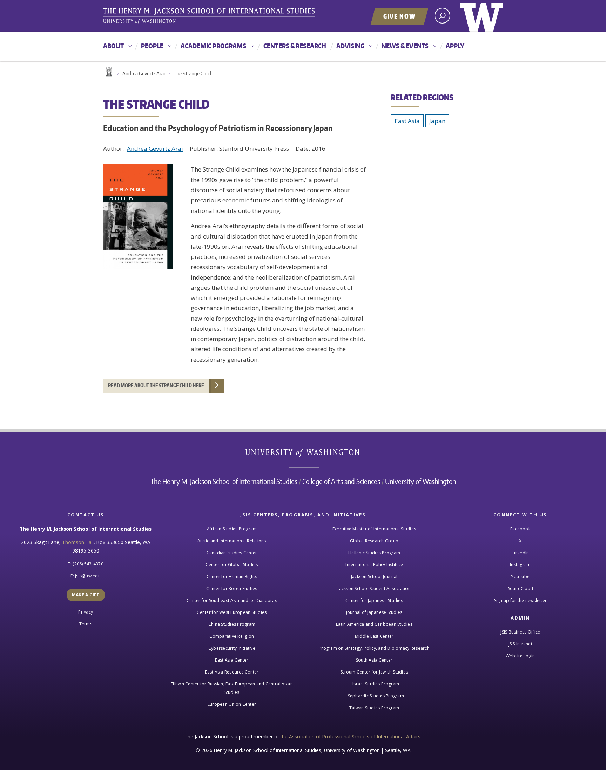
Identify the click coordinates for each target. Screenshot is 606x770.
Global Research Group (374, 541)
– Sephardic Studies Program (374, 696)
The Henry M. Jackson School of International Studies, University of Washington (210, 16)
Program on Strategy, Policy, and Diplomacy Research (374, 648)
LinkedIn (520, 553)
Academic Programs (213, 45)
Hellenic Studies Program (374, 553)
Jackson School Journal (374, 577)
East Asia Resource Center (231, 672)
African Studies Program (232, 529)
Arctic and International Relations (231, 541)
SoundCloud (520, 588)
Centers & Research (294, 45)
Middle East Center (374, 636)
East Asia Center (231, 660)
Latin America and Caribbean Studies (374, 624)
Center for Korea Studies (231, 588)
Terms (85, 624)
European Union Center (232, 704)
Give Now (399, 16)
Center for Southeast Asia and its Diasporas (232, 600)
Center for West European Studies (232, 612)
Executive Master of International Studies (374, 529)
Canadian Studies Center (232, 553)
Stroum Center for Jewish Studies (374, 672)
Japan (437, 121)
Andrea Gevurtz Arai (143, 73)
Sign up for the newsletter (520, 600)
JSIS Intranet (520, 644)
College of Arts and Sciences (341, 481)
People (152, 45)
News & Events (405, 45)
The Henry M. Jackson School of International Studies (223, 481)
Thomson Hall (78, 542)
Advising (350, 45)
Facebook (520, 529)
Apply (455, 45)
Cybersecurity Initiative (231, 648)
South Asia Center (374, 660)
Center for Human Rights (232, 577)
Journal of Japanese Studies (374, 612)
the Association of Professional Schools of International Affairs (350, 736)
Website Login (520, 656)
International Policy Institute (374, 565)
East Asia (407, 121)
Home (108, 72)
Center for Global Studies (232, 565)
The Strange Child (192, 73)
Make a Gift (86, 595)
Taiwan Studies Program (374, 708)
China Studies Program (231, 624)
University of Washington (481, 16)
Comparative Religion (231, 636)
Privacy (85, 612)
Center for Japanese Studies (374, 600)
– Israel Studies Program (374, 684)
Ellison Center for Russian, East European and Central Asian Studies (232, 688)
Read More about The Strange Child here (156, 385)
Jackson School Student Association (374, 588)
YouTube (520, 577)
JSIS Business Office (520, 632)
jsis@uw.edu (88, 576)
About (113, 45)
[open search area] (442, 16)
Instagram (520, 565)
